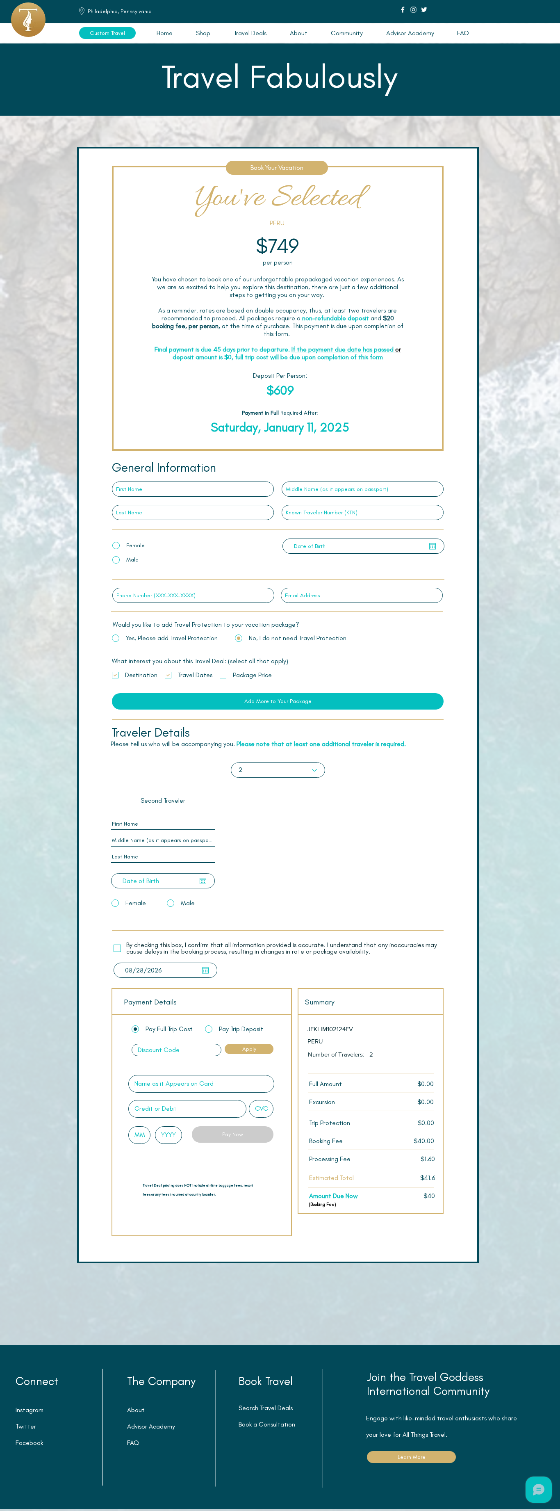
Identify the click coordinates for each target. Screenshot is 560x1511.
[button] (250, 33)
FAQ (133, 1443)
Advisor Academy (151, 1426)
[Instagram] (413, 10)
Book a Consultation (267, 1424)
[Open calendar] (432, 546)
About (136, 1410)
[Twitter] (424, 10)
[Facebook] (403, 10)
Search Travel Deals (266, 1408)
